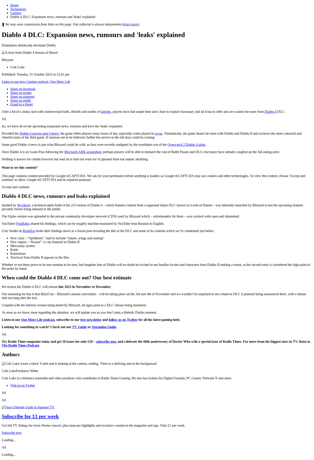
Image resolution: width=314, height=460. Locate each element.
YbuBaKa (23, 223)
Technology (18, 9)
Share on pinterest (22, 96)
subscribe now (106, 341)
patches (106, 111)
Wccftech (23, 205)
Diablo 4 (270, 111)
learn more (130, 24)
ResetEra (29, 231)
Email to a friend (21, 104)
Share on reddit (20, 100)
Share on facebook (22, 89)
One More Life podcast (37, 320)
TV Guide (79, 327)
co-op (158, 133)
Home (14, 5)
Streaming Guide (104, 327)
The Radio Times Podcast (20, 345)
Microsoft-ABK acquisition (82, 152)
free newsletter (90, 320)
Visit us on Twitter (22, 385)
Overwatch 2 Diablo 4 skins (186, 144)
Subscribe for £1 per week (30, 416)
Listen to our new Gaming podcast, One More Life (36, 81)
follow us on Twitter (123, 320)
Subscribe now (12, 433)
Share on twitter (21, 93)
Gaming (15, 13)
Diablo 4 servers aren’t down (39, 133)
